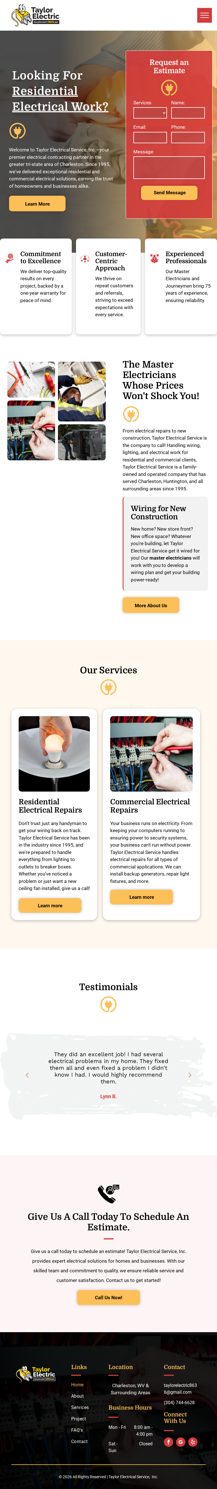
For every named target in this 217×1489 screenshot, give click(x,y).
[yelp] (193, 1442)
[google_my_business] (180, 1442)
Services (142, 103)
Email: (139, 127)
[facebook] (168, 1442)
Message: (143, 152)
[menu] (204, 15)
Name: (178, 103)
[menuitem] (92, 1385)
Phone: (178, 127)
